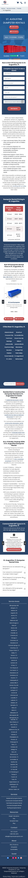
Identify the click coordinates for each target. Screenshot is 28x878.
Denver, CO (14, 655)
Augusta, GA (14, 613)
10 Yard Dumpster (14, 302)
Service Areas (11, 8)
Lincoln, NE (14, 693)
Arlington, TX (14, 608)
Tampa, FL (14, 774)
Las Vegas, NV (14, 688)
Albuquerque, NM (14, 605)
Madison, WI (14, 703)
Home (3, 8)
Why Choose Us (14, 844)
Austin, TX (14, 618)
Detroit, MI (14, 660)
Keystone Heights (10, 347)
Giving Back (14, 847)
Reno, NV (14, 752)
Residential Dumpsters (14, 549)
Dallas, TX (14, 653)
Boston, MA (14, 628)
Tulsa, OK (14, 779)
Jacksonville (9, 344)
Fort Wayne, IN (14, 668)
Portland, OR (14, 747)
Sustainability (14, 849)
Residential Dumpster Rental (14, 798)
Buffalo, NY (14, 630)
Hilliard (19, 341)
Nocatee (9, 350)
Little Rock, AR (14, 695)
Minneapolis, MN (14, 715)
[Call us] (21, 2)
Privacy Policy (7, 876)
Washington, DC (14, 784)
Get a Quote (14, 831)
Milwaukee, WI (14, 713)
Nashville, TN (14, 719)
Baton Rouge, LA (14, 623)
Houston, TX (14, 678)
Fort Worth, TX (14, 670)
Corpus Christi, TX (14, 650)
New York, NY (14, 724)
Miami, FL (14, 710)
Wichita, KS (14, 787)
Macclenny (19, 347)
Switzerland (18, 359)
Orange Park (19, 350)
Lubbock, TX (14, 700)
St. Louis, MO (14, 767)
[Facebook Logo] (7, 858)
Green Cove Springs (20, 338)
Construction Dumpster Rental (14, 800)
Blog (14, 823)
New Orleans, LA (14, 722)
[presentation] (3, 302)
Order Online (15, 26)
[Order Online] (18, 2)
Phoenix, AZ (14, 739)
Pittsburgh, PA (14, 742)
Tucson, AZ (14, 777)
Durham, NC (14, 663)
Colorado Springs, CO (14, 645)
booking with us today (19, 186)
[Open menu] (25, 2)
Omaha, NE (14, 732)
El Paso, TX (14, 665)
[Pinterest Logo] (21, 858)
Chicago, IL (14, 638)
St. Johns (9, 359)
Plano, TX (14, 744)
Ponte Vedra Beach (10, 356)
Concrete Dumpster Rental (14, 805)
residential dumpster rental (14, 400)
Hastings (9, 341)
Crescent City (9, 335)
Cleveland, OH (14, 643)
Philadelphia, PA (14, 737)
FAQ (14, 818)
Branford (19, 332)
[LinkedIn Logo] (18, 858)
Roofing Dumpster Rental (14, 808)
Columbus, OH (14, 648)
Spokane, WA (14, 764)
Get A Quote (15, 31)
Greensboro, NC (14, 673)
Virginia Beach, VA (14, 782)
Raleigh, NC (14, 749)
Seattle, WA (14, 762)
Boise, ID (14, 625)
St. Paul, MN (14, 769)
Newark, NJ (14, 727)
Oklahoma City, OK (14, 729)
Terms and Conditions (18, 876)
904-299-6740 (8, 277)
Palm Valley (19, 353)
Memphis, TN (14, 705)
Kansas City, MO (14, 685)
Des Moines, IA (14, 658)
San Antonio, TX (14, 757)
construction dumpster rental (14, 423)
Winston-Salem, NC (14, 789)
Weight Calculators (14, 816)
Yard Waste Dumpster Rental (14, 803)
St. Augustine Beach (20, 356)
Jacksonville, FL (14, 683)
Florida (19, 8)
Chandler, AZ (14, 633)
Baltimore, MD (14, 620)
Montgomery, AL (14, 717)
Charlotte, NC (14, 635)
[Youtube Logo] (15, 858)
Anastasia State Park (18, 432)
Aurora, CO (14, 615)
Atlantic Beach (9, 332)
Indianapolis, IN (14, 680)
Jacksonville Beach (20, 344)
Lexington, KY (14, 690)
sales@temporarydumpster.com (14, 836)
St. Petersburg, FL (14, 772)
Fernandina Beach (19, 335)
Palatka (9, 353)
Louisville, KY (14, 698)
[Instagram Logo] (13, 858)
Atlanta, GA (14, 610)
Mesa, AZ (14, 708)
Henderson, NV (14, 675)
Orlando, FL (14, 734)
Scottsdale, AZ (14, 759)
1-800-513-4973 (14, 834)
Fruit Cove (9, 338)
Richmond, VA (14, 754)
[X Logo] (10, 858)
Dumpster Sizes (14, 821)
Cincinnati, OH (14, 640)
